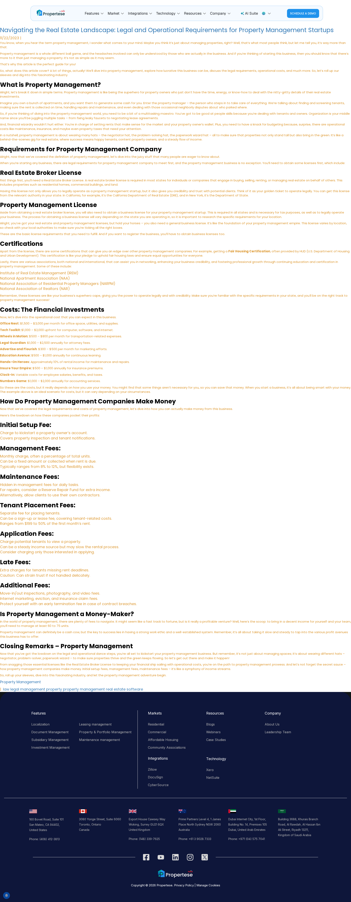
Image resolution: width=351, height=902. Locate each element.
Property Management (20, 681)
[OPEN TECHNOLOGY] (178, 13)
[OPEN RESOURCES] (204, 13)
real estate (116, 689)
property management (84, 689)
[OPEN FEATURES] (102, 13)
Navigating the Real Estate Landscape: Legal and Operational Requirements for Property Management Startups (167, 30)
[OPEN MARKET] (122, 13)
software (135, 689)
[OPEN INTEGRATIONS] (150, 13)
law (6, 689)
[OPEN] (269, 13)
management (32, 689)
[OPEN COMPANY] (229, 13)
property (54, 689)
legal (14, 689)
